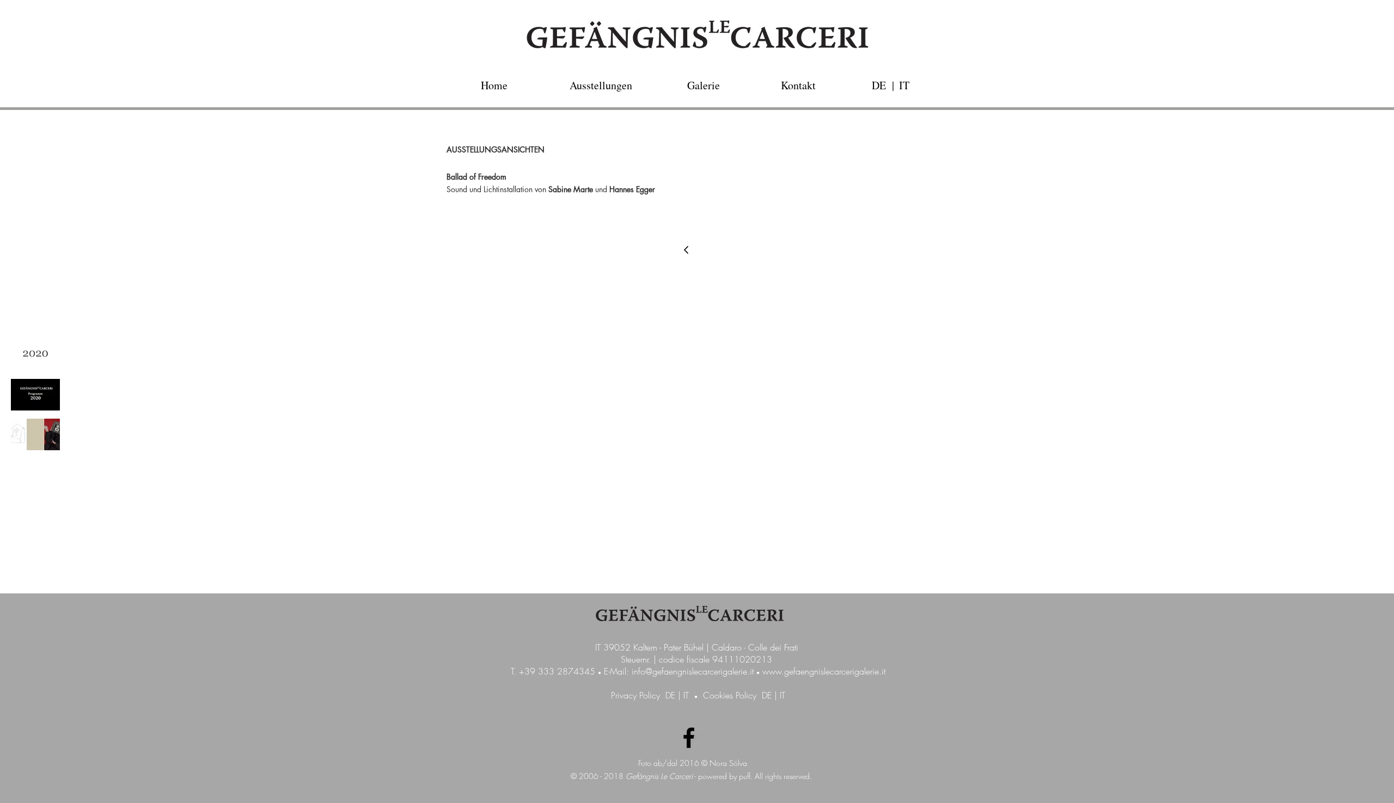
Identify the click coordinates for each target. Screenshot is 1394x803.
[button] (893, 85)
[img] (35, 355)
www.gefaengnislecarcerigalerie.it (823, 671)
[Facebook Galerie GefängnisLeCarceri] (688, 737)
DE (670, 695)
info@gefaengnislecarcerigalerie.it (693, 671)
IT (686, 695)
